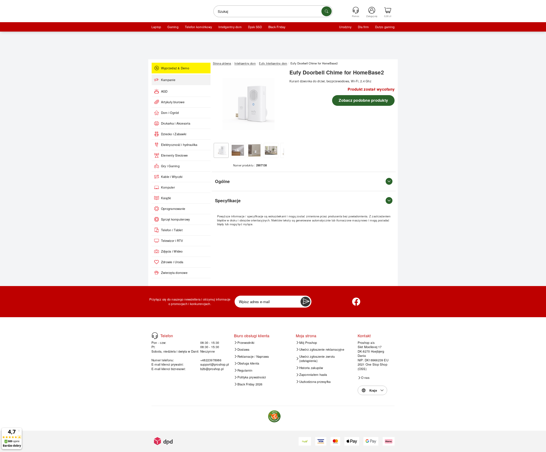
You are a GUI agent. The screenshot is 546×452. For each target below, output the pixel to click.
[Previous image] (219, 105)
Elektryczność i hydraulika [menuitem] (179, 144)
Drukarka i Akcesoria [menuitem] (175, 123)
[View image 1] (221, 150)
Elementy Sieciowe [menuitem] (174, 155)
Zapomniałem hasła (313, 374)
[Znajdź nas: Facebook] (356, 301)
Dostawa (243, 349)
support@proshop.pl (214, 364)
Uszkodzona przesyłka (315, 381)
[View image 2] (237, 150)
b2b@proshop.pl (212, 368)
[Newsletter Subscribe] (305, 302)
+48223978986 (210, 360)
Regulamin (244, 370)
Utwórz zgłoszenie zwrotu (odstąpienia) (317, 358)
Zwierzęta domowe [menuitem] (174, 272)
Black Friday (277, 27)
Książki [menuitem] (166, 198)
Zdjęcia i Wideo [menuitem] (172, 251)
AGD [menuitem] (164, 91)
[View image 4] (271, 150)
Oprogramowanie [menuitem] (173, 208)
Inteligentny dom (230, 27)
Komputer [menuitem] (168, 187)
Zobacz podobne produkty (363, 100)
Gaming (172, 27)
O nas (365, 377)
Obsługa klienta (248, 363)
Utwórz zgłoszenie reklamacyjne (321, 349)
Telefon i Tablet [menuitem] (172, 230)
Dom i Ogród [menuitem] (170, 112)
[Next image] (277, 105)
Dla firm (363, 27)
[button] (248, 104)
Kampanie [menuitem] (168, 80)
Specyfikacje (228, 200)
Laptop (156, 27)
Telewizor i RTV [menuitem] (172, 240)
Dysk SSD (255, 27)
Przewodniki (245, 342)
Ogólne (222, 181)
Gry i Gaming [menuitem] (170, 166)
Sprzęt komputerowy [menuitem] (175, 219)
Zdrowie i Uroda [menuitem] (172, 262)
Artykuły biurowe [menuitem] (172, 102)
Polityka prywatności (251, 377)
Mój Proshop (308, 342)
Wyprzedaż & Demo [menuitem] (175, 68)
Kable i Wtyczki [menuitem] (172, 176)
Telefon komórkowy (198, 27)
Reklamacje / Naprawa (253, 356)
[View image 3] (254, 150)
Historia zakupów (311, 368)
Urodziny (345, 27)
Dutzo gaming (385, 27)
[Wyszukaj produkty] (326, 11)
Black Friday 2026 (250, 384)
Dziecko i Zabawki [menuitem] (173, 134)
